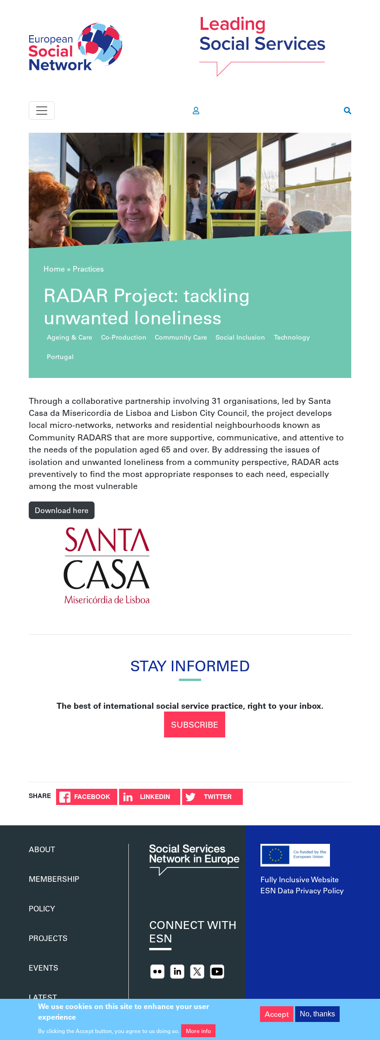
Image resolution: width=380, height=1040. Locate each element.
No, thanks (317, 1014)
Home (54, 268)
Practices (88, 268)
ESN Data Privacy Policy (302, 890)
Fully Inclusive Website (299, 879)
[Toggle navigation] (42, 110)
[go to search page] (347, 110)
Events (43, 967)
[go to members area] (196, 110)
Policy (42, 908)
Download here (62, 510)
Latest (43, 997)
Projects (48, 938)
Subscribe (194, 724)
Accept (277, 1014)
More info (198, 1030)
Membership (54, 879)
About (42, 849)
